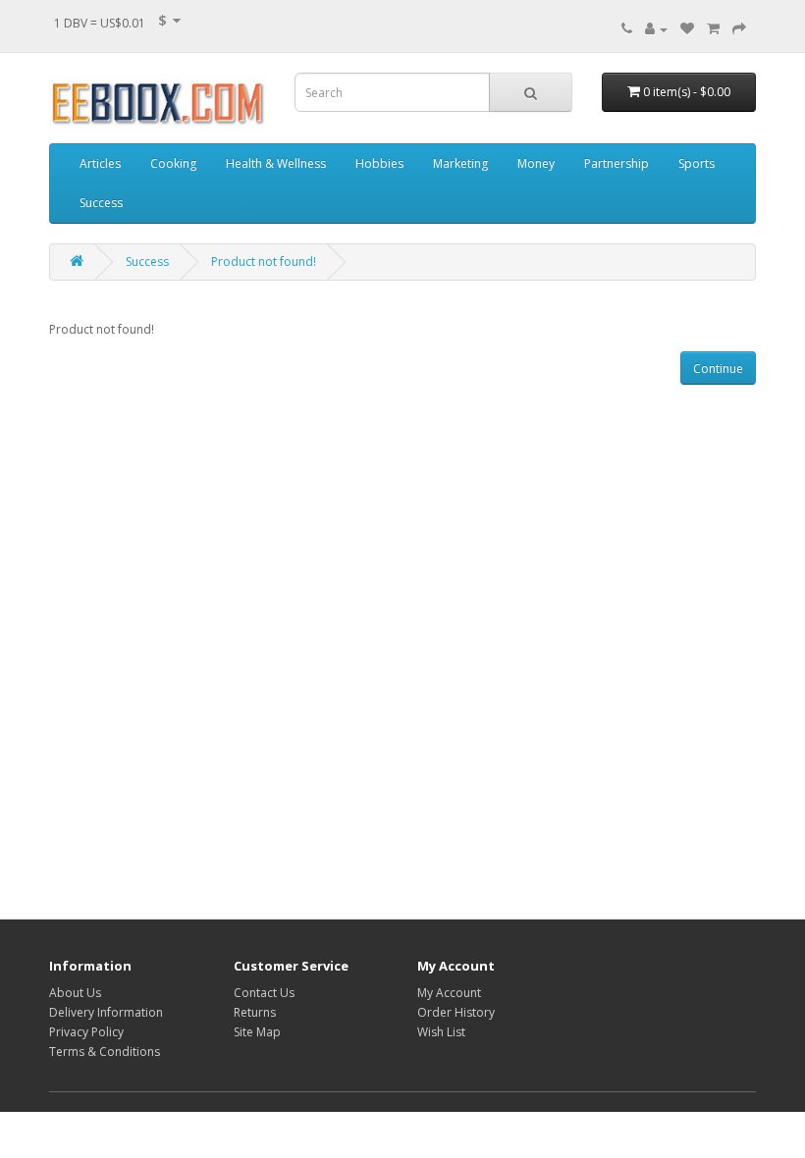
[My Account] (656, 29)
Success (101, 202)
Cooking (173, 163)
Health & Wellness (276, 163)
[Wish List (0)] (687, 29)
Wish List (441, 1032)
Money (536, 163)
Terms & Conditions (104, 1051)
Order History (456, 1012)
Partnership (616, 163)
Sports (696, 163)
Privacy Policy (86, 1032)
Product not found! (263, 261)
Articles (100, 163)
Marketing (460, 163)
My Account (449, 992)
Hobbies (379, 163)
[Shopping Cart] (713, 29)
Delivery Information (106, 1012)
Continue (718, 368)
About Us (75, 992)
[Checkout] (739, 29)
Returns (255, 1012)
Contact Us (264, 992)
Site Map (257, 1032)
